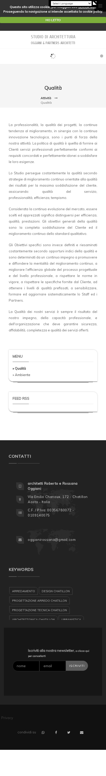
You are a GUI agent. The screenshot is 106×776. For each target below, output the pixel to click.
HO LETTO (53, 20)
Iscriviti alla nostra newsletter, (58, 653)
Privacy (7, 718)
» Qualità (19, 368)
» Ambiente (21, 375)
